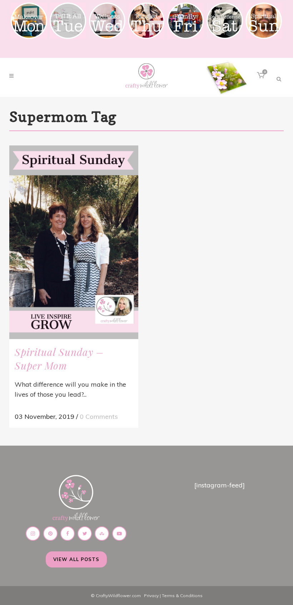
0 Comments (99, 416)
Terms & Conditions (182, 595)
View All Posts (76, 559)
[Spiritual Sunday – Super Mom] (73, 242)
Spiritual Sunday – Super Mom (59, 358)
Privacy (151, 595)
